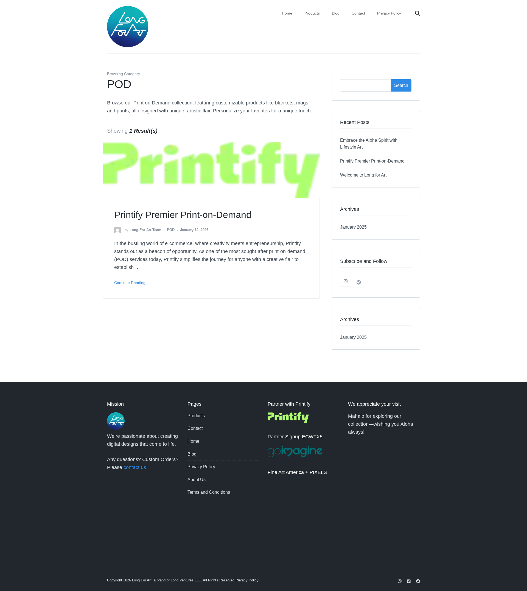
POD (171, 230)
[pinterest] (358, 282)
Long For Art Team (145, 230)
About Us (196, 479)
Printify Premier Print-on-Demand (182, 214)
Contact (358, 13)
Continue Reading (129, 282)
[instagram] (345, 281)
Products (312, 13)
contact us (135, 467)
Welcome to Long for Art (363, 175)
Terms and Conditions (208, 492)
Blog (336, 13)
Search (401, 85)
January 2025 (353, 227)
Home (287, 13)
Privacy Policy (389, 13)
